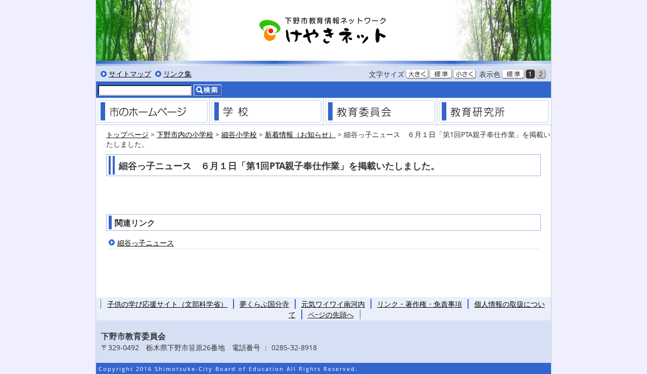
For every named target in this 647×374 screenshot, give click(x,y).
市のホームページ (153, 111)
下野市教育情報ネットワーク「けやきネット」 (323, 30)
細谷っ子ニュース (145, 242)
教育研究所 (494, 111)
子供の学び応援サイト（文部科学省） (167, 304)
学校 (266, 111)
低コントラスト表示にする (541, 74)
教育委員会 (380, 111)
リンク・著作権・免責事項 (419, 304)
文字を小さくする (464, 74)
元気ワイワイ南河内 (333, 304)
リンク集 (177, 73)
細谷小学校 (239, 134)
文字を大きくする (417, 74)
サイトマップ (130, 73)
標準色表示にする (513, 74)
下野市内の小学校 (185, 134)
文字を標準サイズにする (440, 74)
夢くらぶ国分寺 (264, 304)
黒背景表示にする (530, 74)
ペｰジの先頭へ (331, 314)
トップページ (127, 134)
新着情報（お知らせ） (300, 134)
